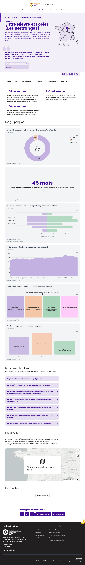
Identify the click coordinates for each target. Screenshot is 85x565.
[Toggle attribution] (78, 480)
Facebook (42, 496)
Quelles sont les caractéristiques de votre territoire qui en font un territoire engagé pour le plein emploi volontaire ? (30, 392)
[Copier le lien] (77, 74)
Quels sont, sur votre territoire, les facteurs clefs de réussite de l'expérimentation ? (29, 400)
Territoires (42, 10)
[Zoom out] (77, 452)
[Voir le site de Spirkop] (78, 559)
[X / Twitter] (63, 74)
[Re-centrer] (77, 456)
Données (64, 10)
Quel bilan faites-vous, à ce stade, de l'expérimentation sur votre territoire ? (30, 416)
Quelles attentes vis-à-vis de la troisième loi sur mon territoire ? (29, 423)
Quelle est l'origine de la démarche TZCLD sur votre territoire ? (28, 385)
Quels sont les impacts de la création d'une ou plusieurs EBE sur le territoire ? (29, 408)
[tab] (11, 81)
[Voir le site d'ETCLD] (14, 532)
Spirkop (45, 561)
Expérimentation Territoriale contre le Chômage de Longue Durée (14, 540)
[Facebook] (70, 74)
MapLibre (74, 479)
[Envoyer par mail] (73, 74)
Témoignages (30, 10)
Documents (53, 10)
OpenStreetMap (67, 479)
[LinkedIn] (67, 74)
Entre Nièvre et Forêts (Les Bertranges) (31, 17)
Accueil (20, 10)
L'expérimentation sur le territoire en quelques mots (25, 379)
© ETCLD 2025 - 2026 (9, 550)
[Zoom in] (77, 450)
